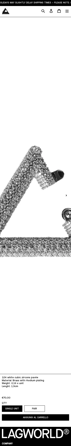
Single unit (12, 408)
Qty (4, 402)
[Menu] (67, 11)
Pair (34, 408)
